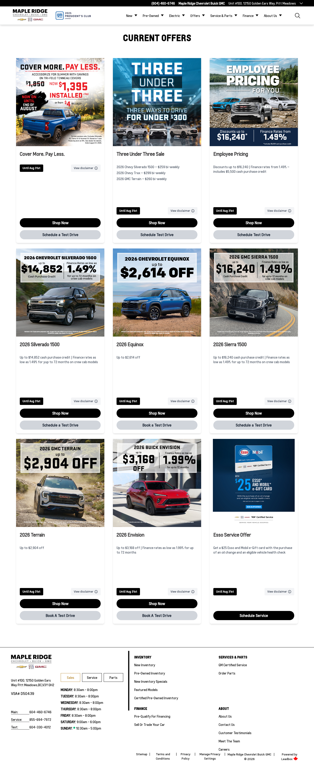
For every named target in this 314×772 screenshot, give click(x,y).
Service (92, 677)
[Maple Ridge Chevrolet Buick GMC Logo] (30, 15)
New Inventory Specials (150, 681)
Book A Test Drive (60, 615)
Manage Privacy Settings (210, 756)
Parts (113, 677)
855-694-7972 (40, 719)
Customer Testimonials (235, 733)
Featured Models (146, 690)
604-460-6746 (40, 712)
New (129, 16)
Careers (224, 749)
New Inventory (144, 665)
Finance (248, 16)
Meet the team (229, 741)
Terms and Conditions (163, 756)
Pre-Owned (151, 16)
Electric (174, 16)
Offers (195, 16)
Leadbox (287, 759)
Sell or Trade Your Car (149, 724)
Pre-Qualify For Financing (152, 716)
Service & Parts (221, 16)
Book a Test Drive (157, 425)
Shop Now (60, 222)
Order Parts (227, 673)
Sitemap (141, 754)
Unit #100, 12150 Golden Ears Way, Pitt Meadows (262, 3)
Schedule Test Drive (157, 234)
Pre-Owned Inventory (149, 673)
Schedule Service (254, 615)
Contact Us (227, 724)
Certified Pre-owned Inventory (156, 698)
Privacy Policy (186, 756)
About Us (270, 16)
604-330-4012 (40, 727)
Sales (70, 677)
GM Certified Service (233, 665)
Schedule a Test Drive (60, 234)
